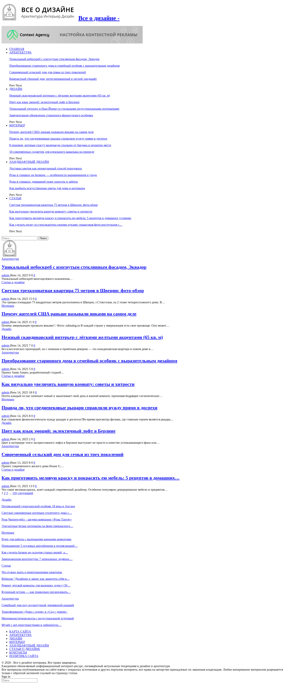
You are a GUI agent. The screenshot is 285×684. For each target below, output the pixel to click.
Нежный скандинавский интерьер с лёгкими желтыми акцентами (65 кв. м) (59, 95)
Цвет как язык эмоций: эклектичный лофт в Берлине (44, 102)
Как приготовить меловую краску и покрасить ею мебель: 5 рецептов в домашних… (91, 477)
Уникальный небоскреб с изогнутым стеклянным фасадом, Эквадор (54, 59)
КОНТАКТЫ (18, 652)
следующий (25, 493)
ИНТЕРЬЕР (17, 125)
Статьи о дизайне (13, 282)
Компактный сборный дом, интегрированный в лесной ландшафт (53, 78)
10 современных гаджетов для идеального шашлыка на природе (51, 151)
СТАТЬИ (15, 198)
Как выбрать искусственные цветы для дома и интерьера (47, 188)
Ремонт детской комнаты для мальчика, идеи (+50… (36, 585)
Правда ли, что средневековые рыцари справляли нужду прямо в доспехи (58, 138)
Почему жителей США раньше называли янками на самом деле (51, 132)
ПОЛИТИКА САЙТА (23, 656)
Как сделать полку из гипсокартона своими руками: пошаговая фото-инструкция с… (65, 224)
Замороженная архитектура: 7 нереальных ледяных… (37, 559)
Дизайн (6, 329)
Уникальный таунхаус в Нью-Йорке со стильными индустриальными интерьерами (64, 108)
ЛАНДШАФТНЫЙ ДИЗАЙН (29, 161)
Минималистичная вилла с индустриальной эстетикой (38, 618)
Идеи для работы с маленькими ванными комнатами (36, 539)
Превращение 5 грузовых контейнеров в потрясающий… (40, 545)
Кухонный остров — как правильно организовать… (36, 592)
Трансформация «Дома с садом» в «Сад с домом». (34, 611)
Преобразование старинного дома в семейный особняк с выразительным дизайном (64, 65)
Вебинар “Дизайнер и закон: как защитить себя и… (36, 578)
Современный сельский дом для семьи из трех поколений (47, 72)
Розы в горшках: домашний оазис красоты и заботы (43, 181)
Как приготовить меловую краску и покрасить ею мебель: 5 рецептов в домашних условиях (70, 218)
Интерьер (8, 305)
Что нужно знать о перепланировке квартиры (32, 572)
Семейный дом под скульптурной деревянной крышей (38, 605)
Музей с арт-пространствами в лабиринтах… (31, 625)
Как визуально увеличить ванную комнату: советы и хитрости (50, 211)
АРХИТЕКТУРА (20, 52)
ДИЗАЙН (15, 89)
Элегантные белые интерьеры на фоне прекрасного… (37, 526)
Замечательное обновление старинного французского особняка (51, 115)
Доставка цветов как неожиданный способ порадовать (45, 168)
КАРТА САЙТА (20, 631)
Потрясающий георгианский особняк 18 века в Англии (38, 506)
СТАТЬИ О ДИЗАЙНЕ (24, 649)
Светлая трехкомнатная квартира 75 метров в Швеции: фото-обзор (53, 205)
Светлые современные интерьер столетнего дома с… (37, 513)
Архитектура (10, 258)
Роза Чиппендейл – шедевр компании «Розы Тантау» (37, 519)
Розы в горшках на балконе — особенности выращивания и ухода (53, 175)
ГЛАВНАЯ (16, 49)
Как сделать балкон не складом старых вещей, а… (35, 552)
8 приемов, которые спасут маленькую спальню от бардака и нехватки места (60, 145)
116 (14, 493)
